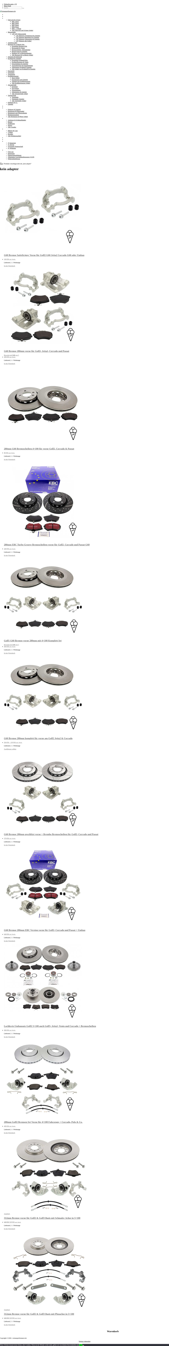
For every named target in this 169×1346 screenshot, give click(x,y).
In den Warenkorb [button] (9, 266)
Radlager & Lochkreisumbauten (21, 53)
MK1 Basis (15, 21)
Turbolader (15, 97)
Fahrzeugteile (8, 18)
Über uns (7, 150)
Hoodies (10, 134)
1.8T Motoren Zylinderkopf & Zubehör (28, 36)
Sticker (10, 125)
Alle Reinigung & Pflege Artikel (18, 116)
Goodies (6, 118)
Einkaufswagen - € (10, 4)
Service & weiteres (10, 139)
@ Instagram (12, 143)
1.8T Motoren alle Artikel (23, 41)
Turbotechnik (12, 95)
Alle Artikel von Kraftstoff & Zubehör (23, 69)
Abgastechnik (12, 85)
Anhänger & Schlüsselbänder (17, 120)
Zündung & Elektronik (15, 57)
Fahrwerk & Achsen (14, 20)
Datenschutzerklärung (14, 155)
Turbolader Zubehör (18, 99)
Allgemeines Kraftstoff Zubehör (21, 67)
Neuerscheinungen (9, 16)
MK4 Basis (15, 27)
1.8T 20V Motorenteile (19, 34)
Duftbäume (11, 123)
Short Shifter (16, 78)
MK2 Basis (15, 23)
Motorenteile (12, 32)
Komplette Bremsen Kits (19, 46)
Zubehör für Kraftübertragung (21, 81)
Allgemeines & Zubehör (19, 92)
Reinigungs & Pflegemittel (16, 111)
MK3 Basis (15, 25)
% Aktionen (7, 138)
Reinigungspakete (13, 115)
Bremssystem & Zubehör (19, 51)
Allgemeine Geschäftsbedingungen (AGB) (21, 157)
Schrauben (11, 72)
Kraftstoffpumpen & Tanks (20, 62)
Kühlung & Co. (13, 102)
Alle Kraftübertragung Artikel (21, 83)
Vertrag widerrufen (84, 1341)
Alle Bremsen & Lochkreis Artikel (22, 55)
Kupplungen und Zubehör (20, 80)
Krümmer (15, 87)
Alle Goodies (12, 127)
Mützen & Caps (13, 131)
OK (81, 1345)
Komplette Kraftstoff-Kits (20, 60)
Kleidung (7, 129)
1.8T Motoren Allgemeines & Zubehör (28, 39)
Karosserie (11, 71)
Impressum (11, 153)
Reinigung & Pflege (10, 108)
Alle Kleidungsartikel (14, 136)
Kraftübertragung (13, 76)
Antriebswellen (12, 43)
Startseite (6, 14)
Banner (10, 122)
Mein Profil (7, 6)
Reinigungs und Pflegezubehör (17, 113)
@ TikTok (11, 145)
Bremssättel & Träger (18, 48)
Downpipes (15, 88)
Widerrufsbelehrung (14, 159)
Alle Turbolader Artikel (19, 101)
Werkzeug (7, 106)
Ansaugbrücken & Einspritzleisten (22, 65)
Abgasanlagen (16, 90)
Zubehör (10, 104)
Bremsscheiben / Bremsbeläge (21, 50)
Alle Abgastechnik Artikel (20, 94)
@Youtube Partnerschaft (15, 146)
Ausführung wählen (10, 749)
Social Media (8, 141)
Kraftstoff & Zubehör (14, 58)
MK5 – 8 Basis (16, 29)
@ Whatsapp (12, 148)
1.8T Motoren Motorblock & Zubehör (27, 37)
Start (1, 164)
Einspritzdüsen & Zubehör (20, 64)
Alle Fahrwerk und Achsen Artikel (22, 30)
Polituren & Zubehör (14, 109)
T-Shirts (10, 132)
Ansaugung (11, 74)
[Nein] (83, 1345)
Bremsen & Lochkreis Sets (16, 44)
